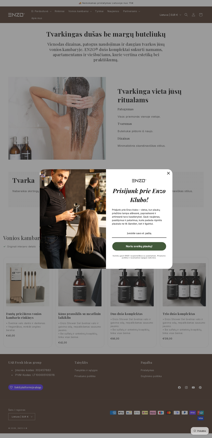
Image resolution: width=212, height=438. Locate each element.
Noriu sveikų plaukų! (139, 246)
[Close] (168, 173)
